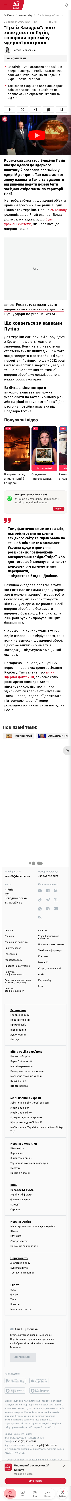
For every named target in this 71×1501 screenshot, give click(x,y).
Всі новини (18, 1010)
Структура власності (49, 968)
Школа (14, 1231)
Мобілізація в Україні (25, 1098)
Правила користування (17, 966)
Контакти (43, 956)
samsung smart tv (40, 1391)
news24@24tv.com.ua (17, 876)
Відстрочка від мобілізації (26, 1122)
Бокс (13, 1289)
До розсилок (23, 1357)
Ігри (40, 986)
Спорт (14, 1285)
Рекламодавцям (13, 960)
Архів (41, 974)
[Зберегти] (61, 109)
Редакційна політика (16, 942)
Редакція (9, 936)
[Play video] (36, 135)
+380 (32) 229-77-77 (25, 1441)
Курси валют (17, 1153)
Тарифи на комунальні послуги (29, 1163)
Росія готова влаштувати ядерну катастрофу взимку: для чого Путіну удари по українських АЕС (34, 309)
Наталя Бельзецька (24, 50)
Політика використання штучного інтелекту (18, 981)
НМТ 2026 (15, 1236)
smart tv (15, 1391)
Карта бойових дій (21, 1061)
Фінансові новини (21, 1158)
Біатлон (15, 1304)
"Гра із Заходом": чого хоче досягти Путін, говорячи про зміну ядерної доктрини (51, 15)
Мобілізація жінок (21, 1112)
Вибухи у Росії (18, 1081)
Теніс (13, 1299)
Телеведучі (11, 954)
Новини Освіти (20, 1221)
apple (40, 1381)
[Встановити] (35, 1474)
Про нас (9, 930)
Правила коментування (51, 944)
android (15, 1381)
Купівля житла (19, 1267)
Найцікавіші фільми (22, 1189)
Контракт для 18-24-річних (26, 1117)
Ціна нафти (17, 1148)
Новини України (20, 1019)
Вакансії (42, 962)
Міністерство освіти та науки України (32, 1226)
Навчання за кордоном (24, 1246)
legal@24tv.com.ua (47, 1445)
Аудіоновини (18, 1034)
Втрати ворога (19, 1085)
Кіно (13, 1185)
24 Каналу (58, 210)
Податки (15, 1168)
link (40, 890)
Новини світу (25, 15)
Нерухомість (19, 1258)
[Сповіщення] (66, 5)
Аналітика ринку (20, 1262)
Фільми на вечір (20, 1199)
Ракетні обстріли (20, 1056)
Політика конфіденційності (14, 973)
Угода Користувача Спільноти (48, 937)
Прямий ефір (18, 1024)
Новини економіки (23, 1143)
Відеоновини (18, 1029)
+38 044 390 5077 (48, 876)
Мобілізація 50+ (19, 1107)
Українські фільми (21, 1194)
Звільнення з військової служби (29, 1102)
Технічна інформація (50, 950)
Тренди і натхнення (22, 1272)
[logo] (16, 5)
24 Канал (9, 15)
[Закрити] (64, 1465)
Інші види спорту (20, 1309)
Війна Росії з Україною (26, 1051)
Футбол (14, 1294)
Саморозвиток (19, 1241)
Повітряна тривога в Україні (27, 1071)
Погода (14, 1039)
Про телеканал (13, 948)
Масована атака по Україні (26, 1076)
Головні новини (19, 1014)
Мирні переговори (21, 1066)
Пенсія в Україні (20, 1172)
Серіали (15, 1209)
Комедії (14, 1204)
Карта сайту (44, 980)
